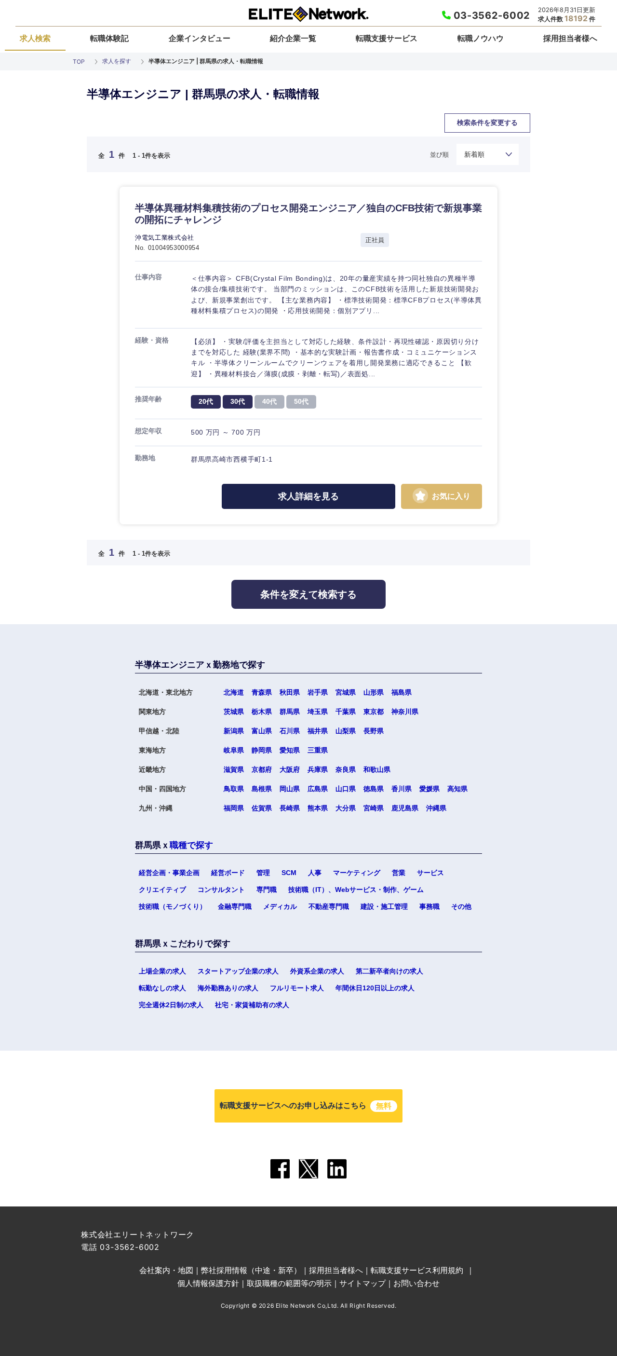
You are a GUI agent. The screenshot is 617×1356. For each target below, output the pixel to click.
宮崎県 (373, 808)
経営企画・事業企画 (169, 873)
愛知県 (290, 750)
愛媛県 (429, 789)
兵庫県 (318, 769)
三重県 (318, 750)
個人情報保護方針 (208, 1283)
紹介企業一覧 (293, 38)
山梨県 (345, 731)
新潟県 (234, 731)
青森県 (262, 692)
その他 (461, 906)
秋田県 (290, 692)
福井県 (318, 731)
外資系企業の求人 (317, 971)
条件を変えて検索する (308, 594)
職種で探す (191, 845)
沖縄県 (436, 808)
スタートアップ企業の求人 (238, 971)
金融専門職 (235, 906)
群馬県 (290, 711)
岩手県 (318, 692)
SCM (289, 873)
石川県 (290, 731)
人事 (315, 873)
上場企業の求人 (162, 971)
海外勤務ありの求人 (228, 988)
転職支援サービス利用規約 (417, 1270)
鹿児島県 (404, 808)
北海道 (234, 692)
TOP (79, 61)
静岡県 (262, 750)
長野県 (373, 731)
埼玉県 (318, 711)
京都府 (262, 769)
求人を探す (116, 61)
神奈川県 (404, 711)
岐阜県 (234, 750)
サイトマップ (362, 1283)
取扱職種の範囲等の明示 (289, 1283)
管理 (263, 873)
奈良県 (345, 769)
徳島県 (373, 789)
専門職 (266, 889)
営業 (398, 873)
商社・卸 (152, 133)
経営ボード (228, 873)
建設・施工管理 (384, 906)
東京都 (373, 711)
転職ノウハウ (480, 38)
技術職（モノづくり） (172, 906)
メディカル (280, 906)
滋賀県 (234, 769)
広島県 (318, 789)
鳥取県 (234, 789)
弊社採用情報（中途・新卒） (251, 1270)
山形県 (373, 692)
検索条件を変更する (487, 122)
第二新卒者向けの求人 (389, 971)
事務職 (429, 906)
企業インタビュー (199, 38)
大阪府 (290, 769)
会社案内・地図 (166, 1270)
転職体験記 (109, 38)
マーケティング (356, 873)
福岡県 (234, 808)
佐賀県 (262, 808)
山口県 (345, 789)
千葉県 (345, 711)
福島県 (401, 692)
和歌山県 (376, 769)
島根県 (262, 789)
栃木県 (262, 711)
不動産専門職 (328, 906)
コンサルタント (221, 889)
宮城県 (345, 692)
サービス (430, 873)
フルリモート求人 (297, 988)
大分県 (345, 808)
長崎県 (290, 808)
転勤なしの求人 (162, 988)
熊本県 (318, 808)
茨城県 (234, 711)
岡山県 (290, 789)
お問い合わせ (416, 1283)
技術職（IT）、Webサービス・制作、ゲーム (356, 889)
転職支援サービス (386, 38)
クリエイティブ (162, 889)
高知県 (351, 616)
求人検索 (35, 38)
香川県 (401, 789)
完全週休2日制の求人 (171, 1005)
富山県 (262, 731)
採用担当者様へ (570, 38)
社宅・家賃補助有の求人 (252, 1005)
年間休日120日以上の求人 (375, 988)
